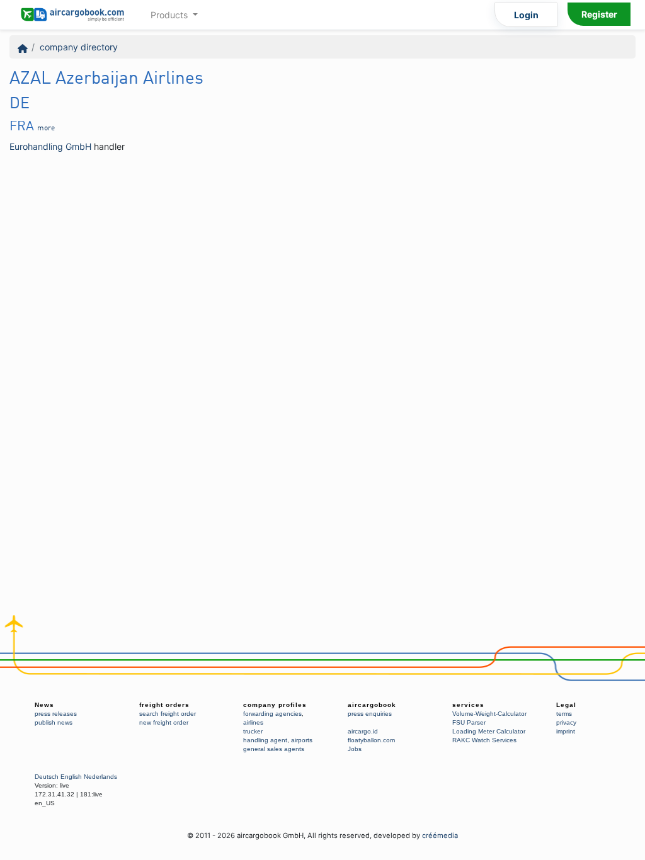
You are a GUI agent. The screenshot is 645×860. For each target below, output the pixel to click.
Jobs (355, 748)
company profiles (275, 704)
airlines (253, 722)
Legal (566, 704)
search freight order (167, 713)
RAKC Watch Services (484, 740)
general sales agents (273, 748)
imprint (565, 731)
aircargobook (372, 704)
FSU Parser (469, 722)
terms (564, 713)
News (44, 704)
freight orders (164, 704)
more (46, 128)
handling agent (265, 740)
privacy (566, 722)
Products (170, 14)
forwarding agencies (272, 713)
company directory (79, 47)
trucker (253, 731)
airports (301, 740)
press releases (56, 713)
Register (599, 14)
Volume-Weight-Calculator (489, 713)
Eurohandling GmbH (50, 146)
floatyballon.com (371, 740)
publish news (53, 722)
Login (526, 14)
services (468, 704)
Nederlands (100, 776)
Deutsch (47, 776)
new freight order (163, 722)
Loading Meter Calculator (488, 731)
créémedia (440, 835)
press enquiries (370, 713)
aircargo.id (363, 731)
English (71, 776)
